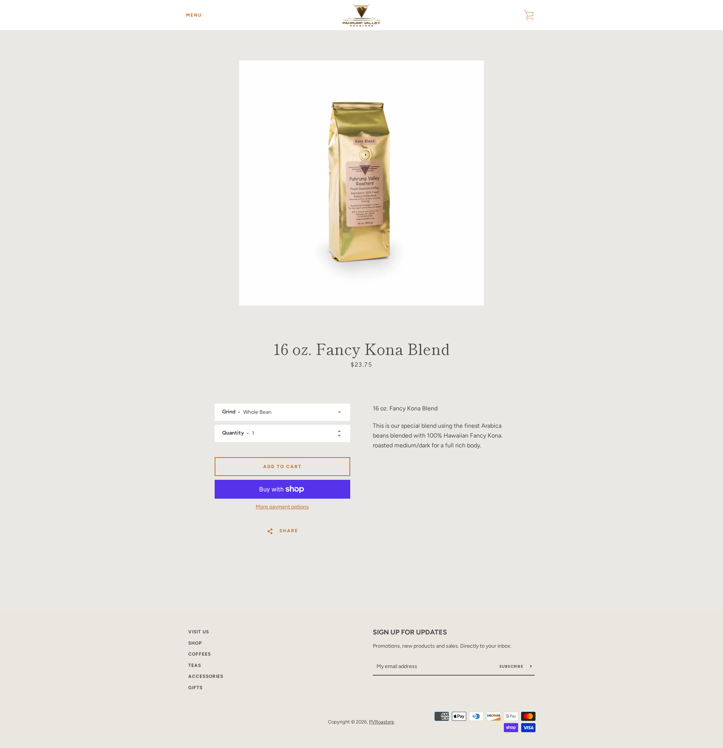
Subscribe (512, 666)
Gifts (195, 687)
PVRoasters (381, 722)
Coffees (199, 654)
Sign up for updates (410, 632)
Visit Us (198, 631)
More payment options (282, 507)
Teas (194, 665)
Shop (195, 643)
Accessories (205, 676)
